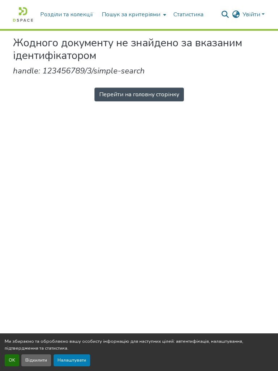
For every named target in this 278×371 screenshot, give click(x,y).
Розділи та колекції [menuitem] (66, 14)
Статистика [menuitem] (188, 14)
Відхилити (36, 360)
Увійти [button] (252, 14)
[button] (23, 14)
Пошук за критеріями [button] (131, 14)
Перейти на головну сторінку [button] (139, 94)
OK (12, 360)
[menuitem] (133, 14)
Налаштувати (72, 360)
